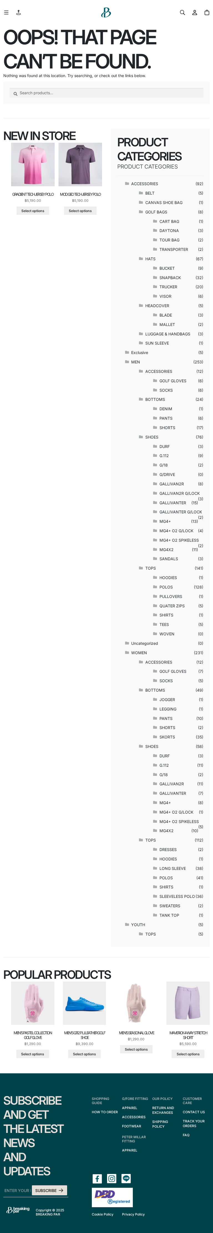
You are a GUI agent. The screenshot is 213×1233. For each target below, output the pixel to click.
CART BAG (169, 221)
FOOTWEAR (131, 1126)
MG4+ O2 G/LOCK (176, 530)
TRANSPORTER (173, 249)
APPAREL (129, 1108)
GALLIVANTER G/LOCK (180, 511)
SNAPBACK (170, 277)
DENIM (165, 408)
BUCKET (167, 268)
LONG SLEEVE (172, 868)
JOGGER (167, 699)
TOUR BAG (169, 240)
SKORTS (167, 737)
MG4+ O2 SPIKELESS (179, 540)
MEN (135, 362)
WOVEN (166, 633)
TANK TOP (169, 915)
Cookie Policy (102, 1214)
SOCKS (166, 390)
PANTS (166, 418)
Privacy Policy (133, 1214)
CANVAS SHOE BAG (163, 202)
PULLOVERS (170, 596)
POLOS (166, 587)
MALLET (167, 324)
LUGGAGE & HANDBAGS (167, 334)
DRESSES (168, 849)
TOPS (150, 568)
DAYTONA (169, 230)
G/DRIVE (167, 474)
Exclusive (139, 352)
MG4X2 (166, 549)
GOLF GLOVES (172, 380)
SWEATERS (169, 905)
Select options (32, 211)
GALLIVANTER (172, 502)
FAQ (186, 1135)
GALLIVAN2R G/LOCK (179, 493)
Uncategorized (144, 643)
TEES (164, 624)
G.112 (164, 455)
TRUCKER (168, 286)
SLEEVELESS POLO (177, 896)
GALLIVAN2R (171, 484)
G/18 (163, 465)
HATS (150, 258)
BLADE (165, 315)
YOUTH (138, 924)
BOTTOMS (155, 399)
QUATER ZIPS (172, 605)
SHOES (151, 437)
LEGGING (167, 709)
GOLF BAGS (156, 212)
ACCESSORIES (144, 183)
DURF (164, 446)
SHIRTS (166, 615)
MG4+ (165, 521)
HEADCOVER (157, 305)
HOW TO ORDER (105, 1112)
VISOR (165, 296)
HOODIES (168, 577)
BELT (149, 193)
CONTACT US (194, 1112)
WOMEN (139, 652)
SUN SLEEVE (157, 343)
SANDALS (168, 558)
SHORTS (167, 427)
